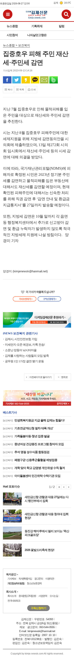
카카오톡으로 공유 (35, 79)
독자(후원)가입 (25, 578)
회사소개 (11, 591)
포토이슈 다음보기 (68, 487)
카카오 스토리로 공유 (26, 79)
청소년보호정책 (34, 583)
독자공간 (11, 574)
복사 (10, 89)
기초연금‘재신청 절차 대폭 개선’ (28, 428)
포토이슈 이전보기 (64, 487)
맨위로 (64, 377)
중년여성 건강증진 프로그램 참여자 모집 (33, 444)
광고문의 (38, 578)
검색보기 (66, 14)
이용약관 (49, 578)
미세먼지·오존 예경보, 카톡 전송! (25, 344)
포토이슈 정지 (59, 487)
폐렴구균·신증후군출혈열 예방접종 (30, 460)
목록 (21, 89)
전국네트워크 (13, 600)
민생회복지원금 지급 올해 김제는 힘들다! (34, 420)
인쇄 (33, 89)
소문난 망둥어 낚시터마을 (21, 350)
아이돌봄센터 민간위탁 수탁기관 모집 (31, 475)
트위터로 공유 (16, 79)
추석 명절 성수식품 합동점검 (26, 452)
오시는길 (54, 595)
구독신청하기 (38, 608)
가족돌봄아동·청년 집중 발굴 (26, 436)
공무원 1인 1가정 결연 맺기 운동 (24, 361)
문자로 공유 (44, 79)
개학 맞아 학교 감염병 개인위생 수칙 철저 (34, 468)
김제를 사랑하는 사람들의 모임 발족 (27, 355)
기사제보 (11, 578)
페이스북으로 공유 (7, 79)
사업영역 (42, 595)
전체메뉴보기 (7, 14)
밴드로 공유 (53, 79)
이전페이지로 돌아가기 (40, 377)
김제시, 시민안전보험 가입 (21, 339)
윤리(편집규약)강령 (27, 595)
